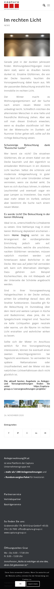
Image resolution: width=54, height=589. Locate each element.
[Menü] (48, 5)
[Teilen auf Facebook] (8, 433)
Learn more (33, 584)
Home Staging (20, 235)
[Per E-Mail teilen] (45, 433)
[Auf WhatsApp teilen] (27, 433)
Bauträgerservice (12, 504)
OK (20, 584)
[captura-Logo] (22, 5)
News (7, 25)
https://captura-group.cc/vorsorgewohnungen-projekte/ (27, 387)
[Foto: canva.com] (27, 44)
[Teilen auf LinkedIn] (36, 433)
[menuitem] (42, 5)
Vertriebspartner (12, 499)
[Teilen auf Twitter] (18, 433)
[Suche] (42, 5)
